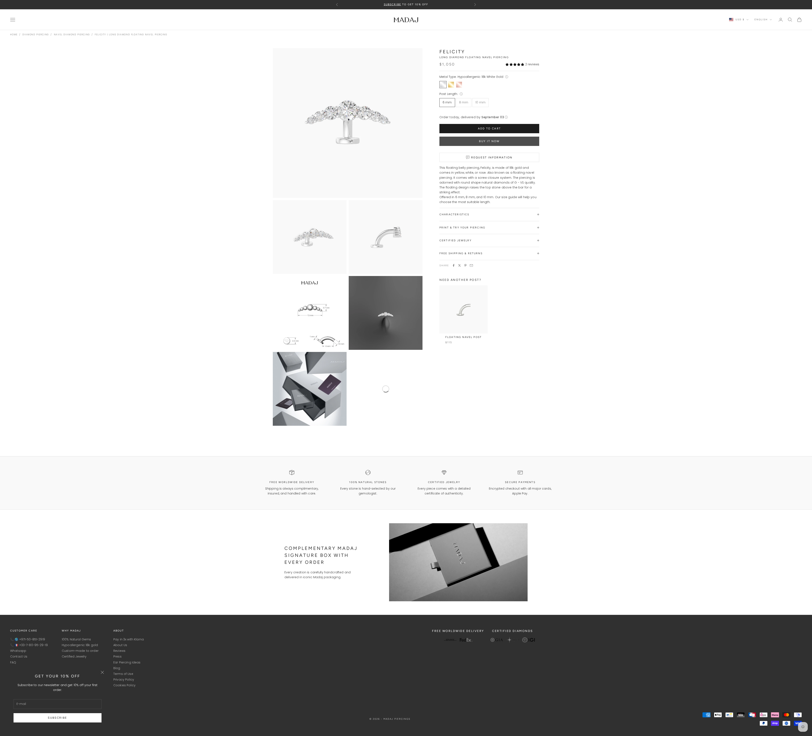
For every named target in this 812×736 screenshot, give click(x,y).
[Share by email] (471, 265)
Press (117, 656)
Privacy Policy (123, 679)
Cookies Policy (124, 685)
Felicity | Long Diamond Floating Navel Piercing (131, 34)
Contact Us (18, 656)
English (761, 19)
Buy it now (489, 141)
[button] (515, 64)
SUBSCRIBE (57, 717)
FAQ (13, 662)
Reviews (119, 651)
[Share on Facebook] (453, 265)
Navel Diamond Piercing (72, 34)
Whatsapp (18, 651)
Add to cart (489, 128)
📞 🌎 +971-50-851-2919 (27, 639)
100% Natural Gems (76, 639)
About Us (120, 645)
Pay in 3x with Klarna (128, 639)
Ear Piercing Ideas (127, 662)
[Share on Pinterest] (465, 265)
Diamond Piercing (35, 34)
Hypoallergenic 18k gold (80, 645)
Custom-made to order (80, 651)
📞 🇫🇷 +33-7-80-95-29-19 (29, 645)
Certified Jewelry (74, 656)
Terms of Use (123, 674)
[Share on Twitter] (459, 265)
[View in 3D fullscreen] (416, 420)
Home (14, 34)
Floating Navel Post (463, 337)
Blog (116, 668)
